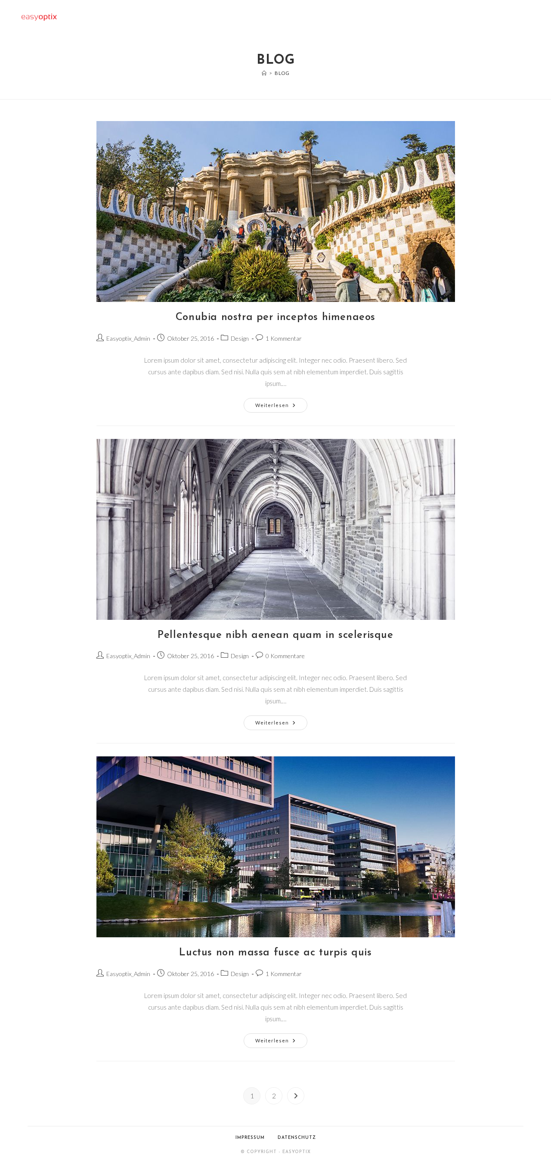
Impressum (250, 1137)
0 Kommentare (285, 655)
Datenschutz (297, 1137)
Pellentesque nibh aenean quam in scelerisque (275, 635)
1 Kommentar (284, 338)
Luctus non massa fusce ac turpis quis (275, 953)
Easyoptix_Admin (128, 338)
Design (240, 338)
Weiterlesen (281, 407)
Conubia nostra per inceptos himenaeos (275, 317)
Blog (282, 73)
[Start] (264, 73)
